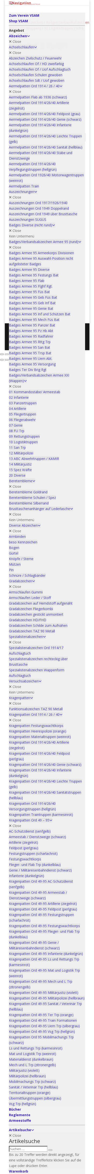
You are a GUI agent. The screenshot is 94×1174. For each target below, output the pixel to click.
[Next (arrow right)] (7, 360)
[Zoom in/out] (2, 354)
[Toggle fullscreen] (7, 354)
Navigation (21, 2)
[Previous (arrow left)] (2, 360)
